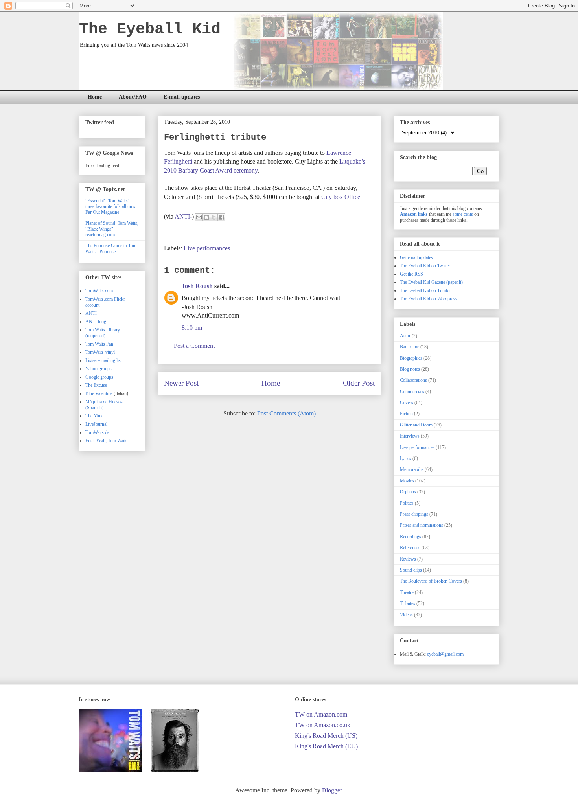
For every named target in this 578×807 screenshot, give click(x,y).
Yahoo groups (98, 368)
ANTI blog (95, 321)
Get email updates (416, 257)
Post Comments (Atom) (286, 413)
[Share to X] (214, 217)
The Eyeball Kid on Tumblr (425, 290)
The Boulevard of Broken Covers (431, 581)
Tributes (407, 603)
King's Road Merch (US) (326, 735)
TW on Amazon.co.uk (322, 725)
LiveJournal (96, 424)
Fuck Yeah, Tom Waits (106, 440)
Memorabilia (411, 469)
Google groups (99, 377)
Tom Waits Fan (99, 344)
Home (95, 97)
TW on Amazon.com (321, 714)
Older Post (359, 383)
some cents (463, 214)
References (410, 547)
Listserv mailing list (103, 360)
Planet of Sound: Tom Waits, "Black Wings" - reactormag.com (111, 229)
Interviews (410, 436)
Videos (406, 615)
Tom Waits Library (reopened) (102, 332)
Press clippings (414, 514)
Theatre (407, 592)
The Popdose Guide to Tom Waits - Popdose (110, 248)
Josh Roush (197, 286)
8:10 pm (192, 327)
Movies (407, 480)
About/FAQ (133, 97)
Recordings (410, 536)
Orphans (408, 491)
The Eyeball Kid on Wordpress (428, 298)
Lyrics (405, 458)
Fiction (406, 413)
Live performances (207, 248)
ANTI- (183, 216)
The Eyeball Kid (150, 29)
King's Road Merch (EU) (326, 746)
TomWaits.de (97, 432)
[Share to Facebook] (221, 217)
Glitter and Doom (416, 425)
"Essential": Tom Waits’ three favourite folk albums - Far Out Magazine (111, 206)
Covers (406, 402)
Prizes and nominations (421, 525)
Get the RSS (411, 274)
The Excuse (96, 385)
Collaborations (413, 380)
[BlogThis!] (206, 217)
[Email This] (199, 217)
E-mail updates (182, 97)
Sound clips (411, 570)
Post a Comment (194, 345)
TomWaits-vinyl (100, 352)
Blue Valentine (98, 393)
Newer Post (181, 383)
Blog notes (410, 369)
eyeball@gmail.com (445, 654)
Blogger (332, 790)
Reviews (408, 559)
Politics (407, 503)
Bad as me (409, 346)
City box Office (340, 196)
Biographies (411, 358)
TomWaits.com (99, 291)
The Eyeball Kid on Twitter (425, 265)
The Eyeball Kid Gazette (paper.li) (431, 282)
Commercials (412, 391)
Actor (405, 335)
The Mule (94, 416)
